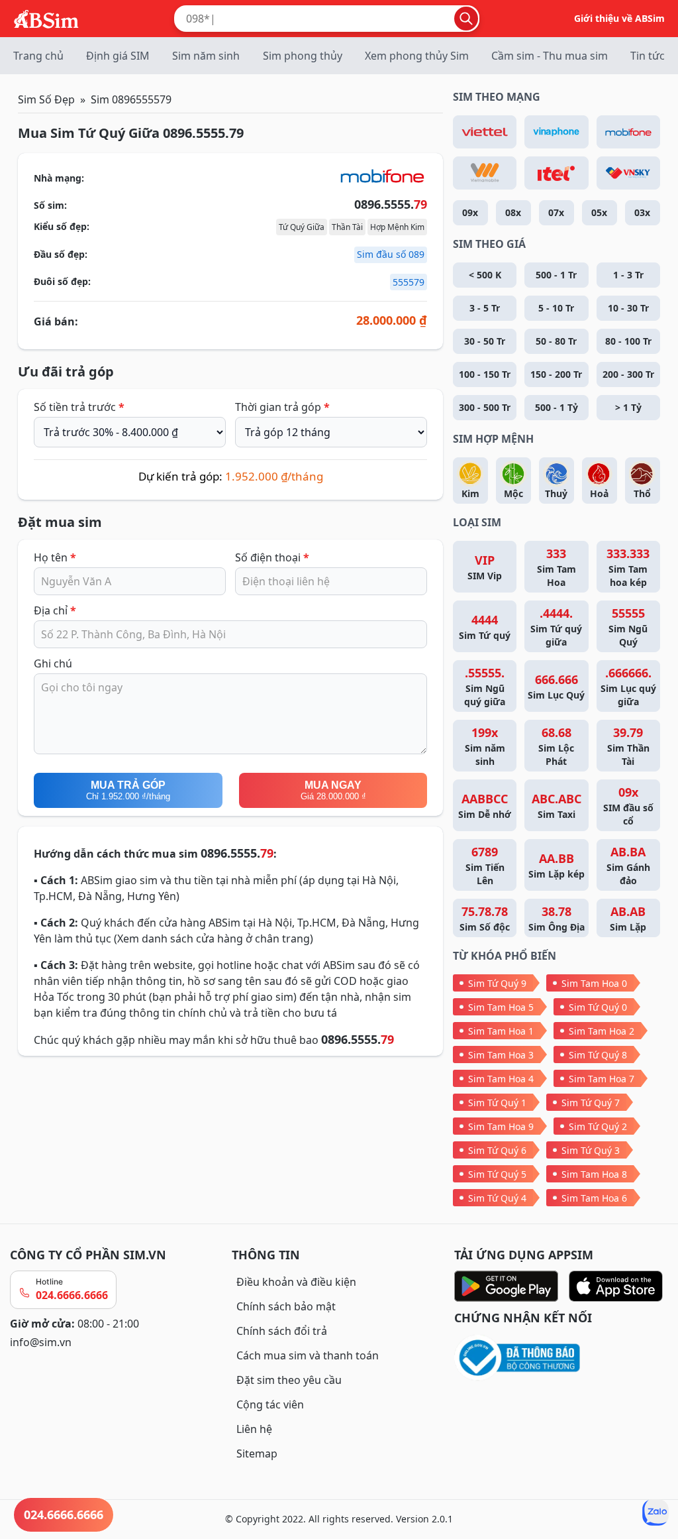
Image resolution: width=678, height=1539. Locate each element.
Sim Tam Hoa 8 (594, 1174)
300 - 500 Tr (484, 407)
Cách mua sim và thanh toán (307, 1355)
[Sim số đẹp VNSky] (628, 173)
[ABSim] (46, 17)
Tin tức (647, 55)
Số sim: (50, 205)
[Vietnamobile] (484, 173)
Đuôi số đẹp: (62, 281)
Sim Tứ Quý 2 (598, 1126)
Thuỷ (556, 493)
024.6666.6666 (72, 1295)
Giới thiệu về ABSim (619, 18)
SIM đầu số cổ (628, 805)
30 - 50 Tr (484, 341)
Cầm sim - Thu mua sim (549, 55)
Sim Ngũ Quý (628, 626)
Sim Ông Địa (556, 918)
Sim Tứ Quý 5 (497, 1174)
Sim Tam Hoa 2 (601, 1031)
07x (556, 212)
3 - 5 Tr (484, 308)
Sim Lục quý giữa (628, 686)
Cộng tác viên (270, 1404)
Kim (470, 493)
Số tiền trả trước (79, 407)
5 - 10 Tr (556, 308)
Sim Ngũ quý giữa (484, 686)
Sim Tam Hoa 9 (501, 1126)
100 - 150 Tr (484, 374)
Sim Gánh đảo (628, 865)
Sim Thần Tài (628, 746)
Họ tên (55, 557)
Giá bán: (56, 321)
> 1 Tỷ (628, 407)
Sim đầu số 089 (390, 254)
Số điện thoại (272, 557)
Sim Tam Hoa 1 (501, 1031)
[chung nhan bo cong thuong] (561, 1358)
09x (470, 212)
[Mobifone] (628, 131)
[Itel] (556, 173)
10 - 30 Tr (628, 308)
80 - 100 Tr (628, 341)
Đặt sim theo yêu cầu (289, 1380)
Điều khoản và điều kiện (296, 1282)
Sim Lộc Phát (556, 746)
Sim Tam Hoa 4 (501, 1078)
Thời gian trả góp (282, 407)
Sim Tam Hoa (556, 567)
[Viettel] (484, 131)
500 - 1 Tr (556, 274)
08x (513, 212)
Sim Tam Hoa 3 (501, 1055)
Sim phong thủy (302, 55)
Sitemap (256, 1453)
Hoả (599, 493)
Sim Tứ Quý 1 (497, 1102)
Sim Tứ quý (484, 627)
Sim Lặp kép (556, 865)
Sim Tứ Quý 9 (497, 983)
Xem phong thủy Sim (417, 55)
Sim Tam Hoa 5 (501, 1007)
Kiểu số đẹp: (61, 226)
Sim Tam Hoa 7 (601, 1078)
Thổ (642, 493)
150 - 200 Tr (556, 374)
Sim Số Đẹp (46, 99)
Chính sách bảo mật (286, 1306)
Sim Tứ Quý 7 (590, 1102)
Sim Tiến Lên (485, 865)
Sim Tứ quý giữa (556, 626)
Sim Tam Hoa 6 (594, 1198)
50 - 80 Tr (556, 341)
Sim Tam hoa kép (628, 567)
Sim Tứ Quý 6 (497, 1150)
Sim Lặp (628, 918)
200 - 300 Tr (628, 374)
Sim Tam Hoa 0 (594, 983)
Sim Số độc (485, 918)
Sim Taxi (556, 806)
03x (642, 212)
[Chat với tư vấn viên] (655, 1512)
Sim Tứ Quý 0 (598, 1007)
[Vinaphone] (556, 131)
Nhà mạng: (59, 178)
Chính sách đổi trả (281, 1331)
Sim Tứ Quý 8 (598, 1055)
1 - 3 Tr (628, 274)
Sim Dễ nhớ (484, 806)
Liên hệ (254, 1429)
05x (599, 212)
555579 (408, 282)
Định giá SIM (118, 55)
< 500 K (485, 274)
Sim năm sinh (206, 55)
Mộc (513, 493)
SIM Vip (484, 567)
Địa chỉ (55, 610)
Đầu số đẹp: (60, 254)
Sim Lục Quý (556, 686)
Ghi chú (53, 663)
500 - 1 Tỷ (556, 407)
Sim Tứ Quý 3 (590, 1150)
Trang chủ (38, 55)
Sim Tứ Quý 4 (497, 1198)
